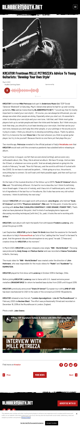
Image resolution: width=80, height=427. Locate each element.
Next (71, 375)
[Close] (76, 413)
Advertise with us (68, 403)
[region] (40, 418)
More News (40, 374)
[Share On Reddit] (71, 365)
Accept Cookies (51, 423)
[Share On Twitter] (66, 365)
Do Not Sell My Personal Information (32, 423)
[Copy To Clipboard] (75, 365)
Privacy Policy (26, 417)
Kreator (17, 364)
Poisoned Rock (26, 235)
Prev (9, 375)
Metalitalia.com (65, 144)
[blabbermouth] (22, 9)
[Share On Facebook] (61, 365)
